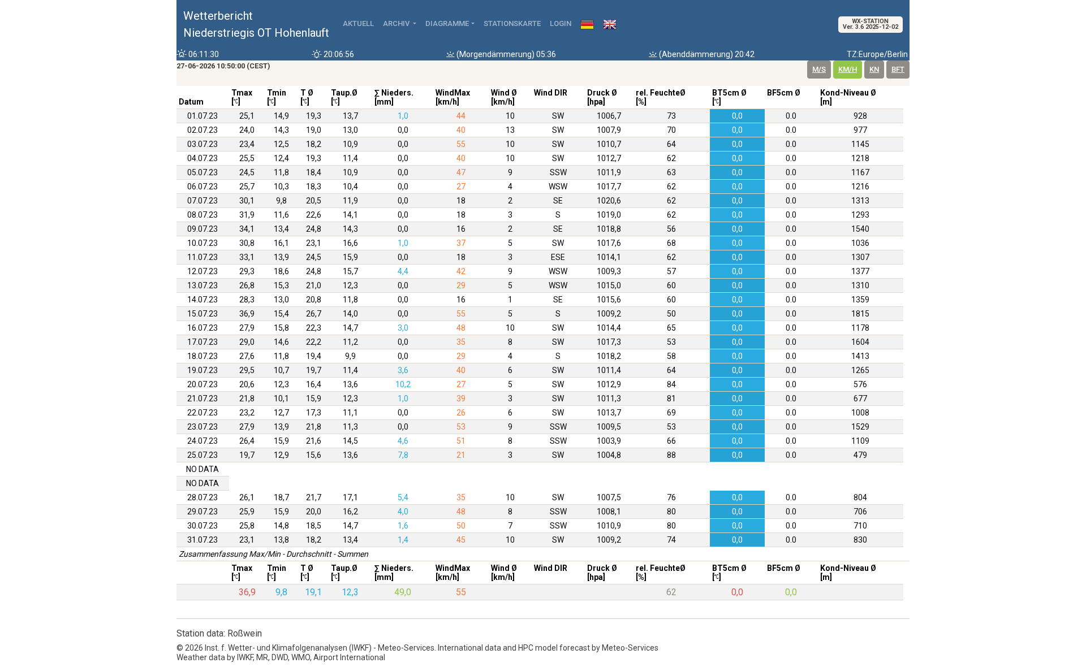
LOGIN (560, 23)
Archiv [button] (397, 23)
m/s (819, 69)
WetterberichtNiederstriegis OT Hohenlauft (256, 24)
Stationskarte (512, 23)
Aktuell (358, 23)
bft (897, 69)
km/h (847, 69)
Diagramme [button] (447, 23)
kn (874, 69)
